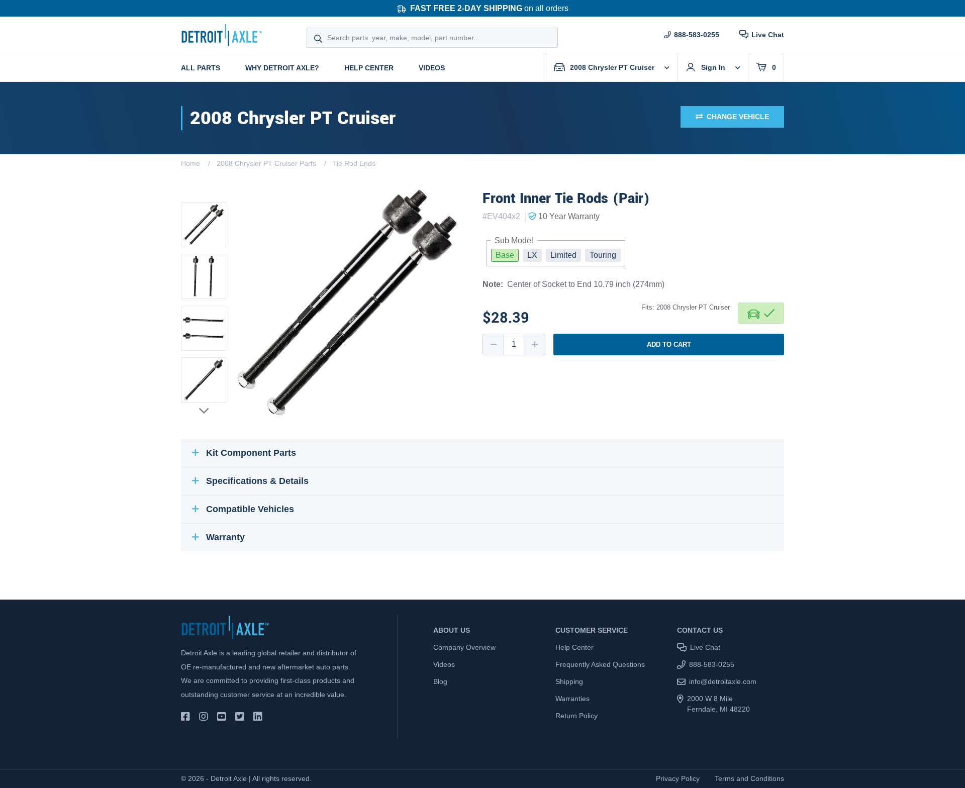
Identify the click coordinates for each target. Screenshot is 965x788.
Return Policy (576, 716)
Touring (603, 255)
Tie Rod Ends (354, 163)
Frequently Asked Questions (600, 664)
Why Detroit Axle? (282, 68)
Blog (440, 681)
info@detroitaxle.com (722, 681)
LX (532, 255)
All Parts (200, 68)
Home (190, 163)
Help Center (369, 68)
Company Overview (464, 647)
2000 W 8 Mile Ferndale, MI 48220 (718, 704)
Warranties (572, 699)
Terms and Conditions (749, 778)
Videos (432, 68)
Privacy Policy (678, 778)
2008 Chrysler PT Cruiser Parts (266, 163)
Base (505, 255)
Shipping (569, 681)
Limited (563, 255)
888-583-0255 (696, 35)
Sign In (713, 67)
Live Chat (767, 35)
